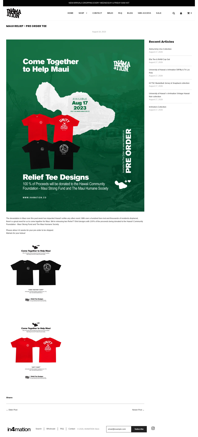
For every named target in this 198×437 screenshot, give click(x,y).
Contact (72, 429)
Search (39, 429)
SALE (158, 13)
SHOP (82, 13)
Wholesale (50, 429)
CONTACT (97, 13)
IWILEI (110, 13)
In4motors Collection (157, 107)
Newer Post (137, 410)
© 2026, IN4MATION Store (88, 429)
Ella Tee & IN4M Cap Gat (159, 59)
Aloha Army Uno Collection (160, 49)
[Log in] (181, 13)
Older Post (13, 410)
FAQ (120, 13)
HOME (70, 13)
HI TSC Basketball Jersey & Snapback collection (169, 83)
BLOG (130, 13)
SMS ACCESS (144, 13)
